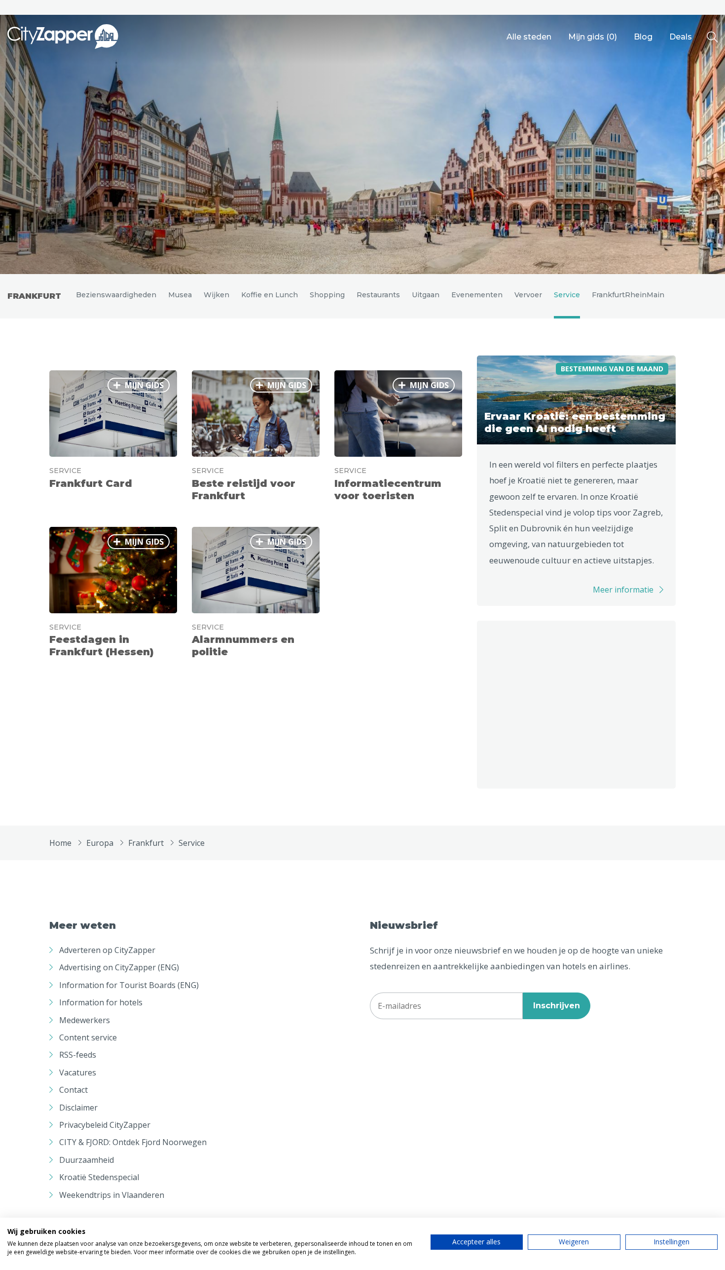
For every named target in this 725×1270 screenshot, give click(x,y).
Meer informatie (623, 590)
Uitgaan (425, 294)
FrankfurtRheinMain (628, 294)
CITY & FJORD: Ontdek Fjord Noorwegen (133, 1142)
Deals (680, 36)
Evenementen (477, 294)
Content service (88, 1037)
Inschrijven (556, 1005)
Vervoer (528, 294)
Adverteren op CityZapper (107, 950)
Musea (180, 294)
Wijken (216, 294)
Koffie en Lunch (269, 294)
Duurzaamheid (86, 1159)
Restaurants (378, 294)
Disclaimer (78, 1107)
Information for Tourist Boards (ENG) (129, 985)
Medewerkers (84, 1020)
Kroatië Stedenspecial (99, 1177)
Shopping (327, 294)
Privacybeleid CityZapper (104, 1124)
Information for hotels (101, 1002)
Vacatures (77, 1072)
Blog (643, 36)
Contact (73, 1089)
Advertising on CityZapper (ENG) (119, 967)
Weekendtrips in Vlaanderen (111, 1195)
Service (567, 294)
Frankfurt (34, 296)
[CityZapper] (62, 37)
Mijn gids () (592, 36)
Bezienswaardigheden (116, 294)
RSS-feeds (77, 1054)
